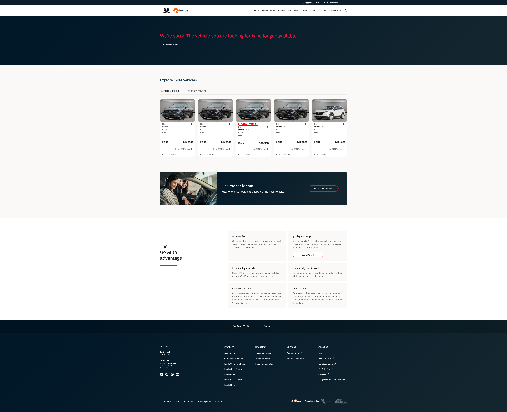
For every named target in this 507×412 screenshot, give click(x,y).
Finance (305, 10)
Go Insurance (293, 353)
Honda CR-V (229, 374)
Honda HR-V (229, 385)
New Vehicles (229, 353)
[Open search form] (345, 10)
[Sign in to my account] (346, 3)
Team (321, 353)
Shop (256, 10)
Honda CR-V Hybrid (232, 379)
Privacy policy (204, 401)
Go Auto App (324, 369)
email (235, 299)
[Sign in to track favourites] (191, 102)
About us (316, 10)
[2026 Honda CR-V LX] (329, 110)
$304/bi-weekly (186, 149)
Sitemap (219, 401)
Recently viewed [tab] (196, 90)
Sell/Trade (293, 10)
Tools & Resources (332, 10)
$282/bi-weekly (338, 149)
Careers (322, 374)
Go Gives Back (325, 364)
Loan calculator (262, 358)
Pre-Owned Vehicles (233, 358)
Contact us (165, 346)
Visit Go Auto (324, 358)
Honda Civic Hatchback (234, 364)
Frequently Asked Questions (331, 379)
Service (281, 10)
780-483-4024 (166, 355)
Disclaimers (165, 401)
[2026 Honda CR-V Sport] (177, 110)
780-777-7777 (258, 299)
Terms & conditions (184, 401)
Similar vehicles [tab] (170, 90)
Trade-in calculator (264, 364)
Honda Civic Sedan (232, 369)
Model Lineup (268, 10)
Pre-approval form (263, 353)
